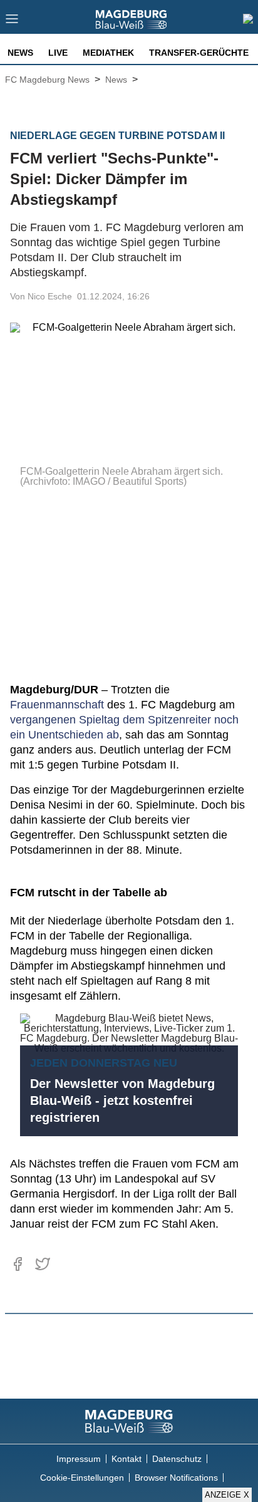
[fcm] (129, 1421)
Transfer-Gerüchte (199, 53)
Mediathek (108, 53)
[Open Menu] (12, 22)
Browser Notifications (176, 1477)
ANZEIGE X (227, 1494)
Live (58, 53)
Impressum (78, 1458)
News (20, 53)
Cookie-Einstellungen (82, 1477)
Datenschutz (177, 1458)
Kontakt (126, 1458)
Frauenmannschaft (57, 704)
